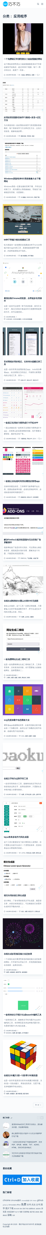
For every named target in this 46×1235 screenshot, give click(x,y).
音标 (33, 136)
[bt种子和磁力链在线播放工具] (23, 219)
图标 (34, 736)
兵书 (29, 1204)
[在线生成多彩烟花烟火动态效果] (23, 933)
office (18, 1205)
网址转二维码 (26, 677)
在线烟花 (12, 972)
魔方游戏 (26, 1093)
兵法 (33, 1204)
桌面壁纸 (38, 1208)
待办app (29, 380)
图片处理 (16, 1208)
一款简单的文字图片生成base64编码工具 (22, 1014)
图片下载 (9, 1208)
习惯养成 (23, 438)
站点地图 (6, 1226)
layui (23, 853)
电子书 (17, 1212)
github (40, 1200)
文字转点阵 (28, 794)
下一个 (37, 1105)
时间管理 (35, 497)
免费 (22, 617)
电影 (21, 1212)
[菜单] (42, 4)
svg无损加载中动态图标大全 (17, 720)
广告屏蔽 (29, 558)
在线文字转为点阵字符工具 (16, 778)
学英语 (29, 136)
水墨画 (32, 617)
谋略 (9, 1215)
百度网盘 (26, 1212)
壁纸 (21, 1208)
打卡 (34, 438)
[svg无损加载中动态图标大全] (23, 699)
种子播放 (30, 256)
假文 (22, 911)
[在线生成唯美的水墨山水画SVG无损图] (23, 580)
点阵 (33, 794)
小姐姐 (23, 75)
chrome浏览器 (27, 319)
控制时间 (23, 497)
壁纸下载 (25, 1208)
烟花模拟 (24, 972)
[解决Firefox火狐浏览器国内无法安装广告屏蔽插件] (23, 519)
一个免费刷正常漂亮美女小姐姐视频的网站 (23, 59)
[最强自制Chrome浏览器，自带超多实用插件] (23, 278)
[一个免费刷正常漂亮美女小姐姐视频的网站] (23, 38)
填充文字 (31, 911)
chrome (9, 319)
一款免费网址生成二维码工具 (17, 659)
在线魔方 (12, 1093)
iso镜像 (23, 197)
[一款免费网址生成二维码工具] (23, 639)
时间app (29, 497)
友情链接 (38, 1224)
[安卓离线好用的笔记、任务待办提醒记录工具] (23, 341)
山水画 (27, 617)
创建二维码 (17, 677)
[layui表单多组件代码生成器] (23, 816)
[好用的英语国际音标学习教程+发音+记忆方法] (23, 97)
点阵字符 (38, 794)
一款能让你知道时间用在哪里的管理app (22, 481)
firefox (23, 558)
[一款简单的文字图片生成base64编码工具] (23, 994)
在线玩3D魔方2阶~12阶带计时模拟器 (21, 1075)
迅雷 (13, 1215)
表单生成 (38, 853)
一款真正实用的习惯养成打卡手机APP (21, 423)
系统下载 (37, 197)
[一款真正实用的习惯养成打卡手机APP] (23, 402)
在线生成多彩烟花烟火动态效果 (18, 954)
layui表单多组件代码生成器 (16, 837)
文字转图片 (25, 1033)
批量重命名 (31, 1208)
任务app (23, 380)
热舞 (33, 75)
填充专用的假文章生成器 (15, 895)
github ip (5, 1205)
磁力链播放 (24, 256)
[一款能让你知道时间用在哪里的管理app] (23, 461)
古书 (38, 1204)
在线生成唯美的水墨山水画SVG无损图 (21, 601)
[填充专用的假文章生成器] (23, 875)
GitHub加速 (12, 1205)
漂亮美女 (28, 75)
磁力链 (32, 1212)
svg (22, 736)
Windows (29, 197)
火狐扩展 (35, 558)
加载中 (30, 736)
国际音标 (23, 136)
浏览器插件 (11, 1212)
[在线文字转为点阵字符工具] (23, 758)
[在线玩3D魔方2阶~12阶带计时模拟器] (23, 1055)
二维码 (8, 677)
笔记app (36, 380)
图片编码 (18, 1033)
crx (31, 1200)
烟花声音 (18, 972)
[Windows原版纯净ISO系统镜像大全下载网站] (23, 158)
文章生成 (37, 911)
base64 (9, 1033)
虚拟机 (37, 1212)
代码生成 (28, 853)
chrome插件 (17, 319)
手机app (29, 438)
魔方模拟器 (19, 1093)
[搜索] (38, 4)
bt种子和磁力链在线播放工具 (17, 239)
